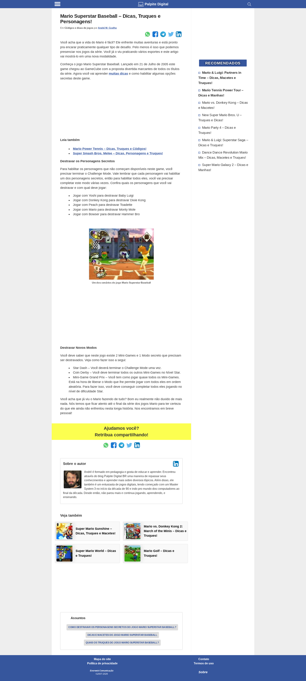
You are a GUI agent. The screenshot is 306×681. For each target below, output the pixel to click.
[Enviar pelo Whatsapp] (147, 34)
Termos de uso (204, 663)
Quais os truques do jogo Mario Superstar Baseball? (122, 642)
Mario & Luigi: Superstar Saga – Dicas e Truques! (223, 142)
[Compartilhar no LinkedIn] (179, 34)
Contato (203, 659)
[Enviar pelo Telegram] (163, 34)
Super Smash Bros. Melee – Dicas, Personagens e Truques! (118, 153)
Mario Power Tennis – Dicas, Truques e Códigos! (109, 149)
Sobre (203, 672)
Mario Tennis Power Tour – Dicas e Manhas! (220, 92)
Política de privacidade (102, 663)
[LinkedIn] (176, 464)
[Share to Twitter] (171, 34)
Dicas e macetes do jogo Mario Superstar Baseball (122, 634)
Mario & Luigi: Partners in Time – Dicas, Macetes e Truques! (219, 78)
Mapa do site (102, 659)
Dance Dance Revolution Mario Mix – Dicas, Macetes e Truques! (223, 154)
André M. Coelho (107, 27)
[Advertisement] (121, 109)
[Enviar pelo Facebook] (155, 34)
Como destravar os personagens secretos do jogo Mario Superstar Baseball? (122, 627)
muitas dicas (118, 73)
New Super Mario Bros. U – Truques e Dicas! (220, 117)
